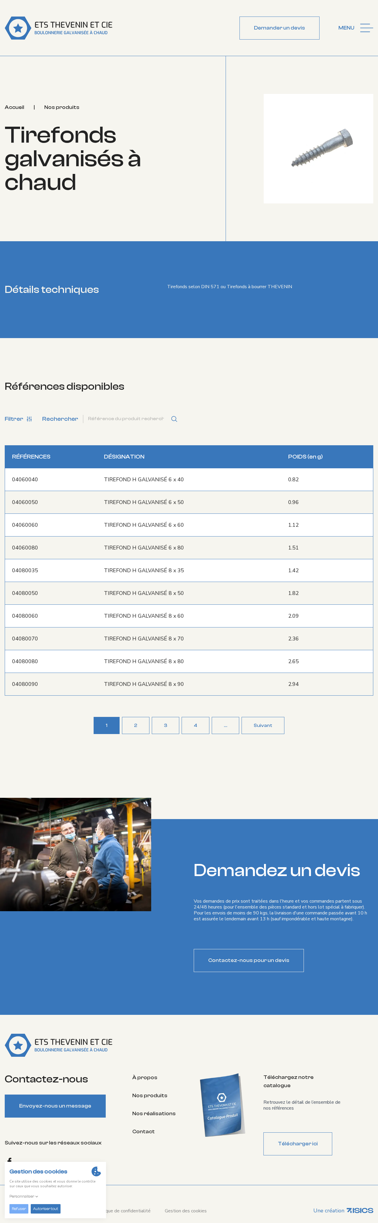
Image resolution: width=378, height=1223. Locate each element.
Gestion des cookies (186, 1211)
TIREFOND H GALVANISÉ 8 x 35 (144, 570)
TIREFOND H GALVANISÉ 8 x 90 (144, 684)
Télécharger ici (298, 1144)
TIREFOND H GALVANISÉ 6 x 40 (144, 479)
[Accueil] (58, 28)
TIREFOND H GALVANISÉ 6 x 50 (144, 502)
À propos (144, 1077)
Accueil (14, 107)
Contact (143, 1132)
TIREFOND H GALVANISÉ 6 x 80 (144, 547)
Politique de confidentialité (122, 1211)
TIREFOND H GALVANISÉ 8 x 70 (144, 638)
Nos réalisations (154, 1114)
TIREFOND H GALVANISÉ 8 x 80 (144, 661)
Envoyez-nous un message (55, 1106)
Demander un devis (279, 28)
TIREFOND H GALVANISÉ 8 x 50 (144, 593)
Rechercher (60, 418)
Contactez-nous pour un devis (248, 960)
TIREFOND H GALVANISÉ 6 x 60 (144, 525)
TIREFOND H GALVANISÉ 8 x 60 (144, 615)
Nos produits (61, 107)
